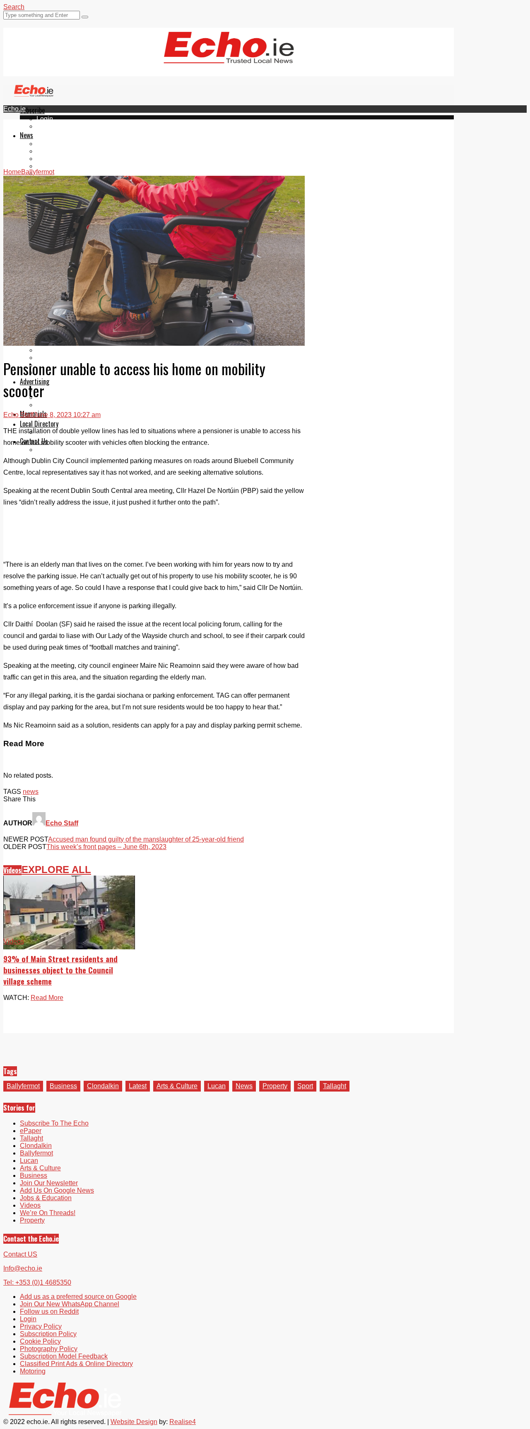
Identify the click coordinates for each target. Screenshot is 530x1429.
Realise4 (182, 1421)
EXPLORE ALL (56, 869)
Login (44, 118)
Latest (138, 1085)
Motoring (33, 1371)
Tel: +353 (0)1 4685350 (37, 1282)
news (31, 791)
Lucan (45, 166)
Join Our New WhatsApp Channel (69, 1304)
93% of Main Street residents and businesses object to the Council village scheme (60, 970)
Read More (47, 997)
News (26, 135)
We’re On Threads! (47, 1212)
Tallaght (48, 143)
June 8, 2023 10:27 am (67, 414)
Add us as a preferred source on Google (78, 1296)
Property (275, 1085)
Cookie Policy (40, 1341)
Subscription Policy (48, 1333)
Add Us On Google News (57, 1190)
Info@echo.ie (22, 1268)
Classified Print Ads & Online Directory (76, 1363)
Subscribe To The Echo (54, 1123)
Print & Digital (56, 389)
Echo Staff (18, 414)
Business (63, 1085)
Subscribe (32, 110)
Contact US (20, 1254)
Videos (12, 870)
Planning (49, 397)
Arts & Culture (177, 1085)
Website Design (134, 1421)
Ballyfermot (53, 158)
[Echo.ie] (229, 56)
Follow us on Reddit (49, 1311)
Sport (305, 1085)
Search (13, 6)
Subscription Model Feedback (64, 1356)
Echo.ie (14, 108)
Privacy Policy (41, 1326)
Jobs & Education (62, 350)
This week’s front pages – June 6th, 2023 (106, 846)
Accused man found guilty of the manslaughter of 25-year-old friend (146, 839)
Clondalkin (52, 151)
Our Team (50, 449)
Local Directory (39, 424)
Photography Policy (48, 1348)
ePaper (47, 126)
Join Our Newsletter (49, 1182)
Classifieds (52, 404)
